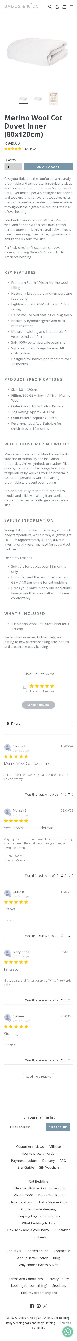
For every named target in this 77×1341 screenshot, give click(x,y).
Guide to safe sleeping (38, 1209)
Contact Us (62, 1251)
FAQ (63, 1160)
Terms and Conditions (25, 1278)
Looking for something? (29, 1285)
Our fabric (62, 1230)
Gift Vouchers (49, 1167)
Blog (56, 1258)
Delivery (48, 1160)
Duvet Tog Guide (51, 1195)
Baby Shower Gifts (53, 1202)
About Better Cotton (32, 1258)
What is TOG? (23, 1195)
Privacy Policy (58, 1278)
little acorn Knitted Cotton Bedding (39, 1188)
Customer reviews (30, 1146)
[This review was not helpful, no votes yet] (69, 794)
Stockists (59, 1285)
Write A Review (38, 705)
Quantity (10, 160)
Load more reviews (38, 1076)
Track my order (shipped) (38, 1292)
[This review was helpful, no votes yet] (62, 794)
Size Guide (26, 1167)
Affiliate (55, 1146)
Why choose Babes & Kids (38, 1264)
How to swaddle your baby (28, 1230)
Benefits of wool (22, 1202)
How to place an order (38, 1153)
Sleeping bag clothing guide (38, 1216)
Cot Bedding (38, 1181)
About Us (13, 1251)
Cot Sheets (39, 1237)
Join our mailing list (38, 1117)
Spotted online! (37, 1251)
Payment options (24, 1160)
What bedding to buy (38, 1223)
